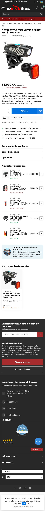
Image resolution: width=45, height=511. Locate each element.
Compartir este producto (26, 122)
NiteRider (6, 36)
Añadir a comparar (8, 122)
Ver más (35, 449)
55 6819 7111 (11, 408)
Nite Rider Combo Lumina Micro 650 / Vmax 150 (11, 295)
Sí (24, 504)
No (29, 504)
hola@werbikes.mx (14, 415)
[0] (42, 7)
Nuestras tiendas (22, 369)
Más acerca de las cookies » (23, 507)
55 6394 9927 (12, 402)
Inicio (4, 23)
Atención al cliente (22, 362)
